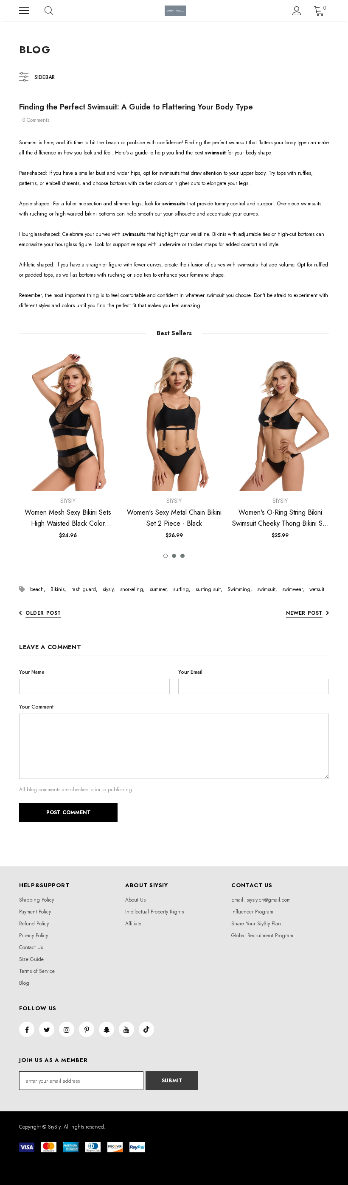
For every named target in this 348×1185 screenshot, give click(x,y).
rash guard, (87, 589)
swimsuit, (269, 589)
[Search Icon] (57, 10)
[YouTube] (126, 1029)
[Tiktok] (146, 1029)
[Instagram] (66, 1029)
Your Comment (36, 707)
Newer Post (304, 613)
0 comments (35, 120)
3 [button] (182, 556)
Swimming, (242, 589)
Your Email (190, 672)
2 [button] (174, 556)
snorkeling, (135, 589)
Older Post (43, 613)
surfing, (184, 589)
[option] (68, 449)
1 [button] (165, 556)
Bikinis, (61, 589)
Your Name (32, 672)
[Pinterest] (86, 1029)
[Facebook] (26, 1029)
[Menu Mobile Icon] (24, 11)
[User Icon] (296, 10)
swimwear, (295, 589)
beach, (40, 589)
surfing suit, (211, 589)
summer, (161, 589)
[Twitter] (46, 1029)
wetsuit (316, 589)
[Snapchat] (106, 1029)
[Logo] (175, 11)
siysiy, (111, 589)
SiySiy (68, 500)
